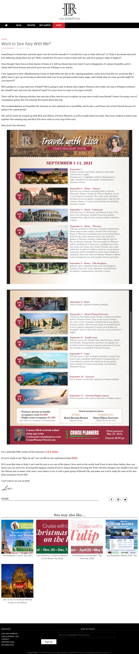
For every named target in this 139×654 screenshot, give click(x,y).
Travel (4, 39)
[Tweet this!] (125, 501)
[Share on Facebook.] (111, 501)
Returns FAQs (7, 645)
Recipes (31, 25)
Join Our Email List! (10, 636)
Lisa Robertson (9, 48)
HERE (75, 458)
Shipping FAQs (7, 642)
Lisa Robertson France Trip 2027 (17, 555)
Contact (5, 639)
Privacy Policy (32, 652)
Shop (58, 25)
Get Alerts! (45, 25)
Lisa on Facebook (9, 634)
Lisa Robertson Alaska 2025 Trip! (122, 555)
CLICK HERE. (52, 452)
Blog (18, 25)
